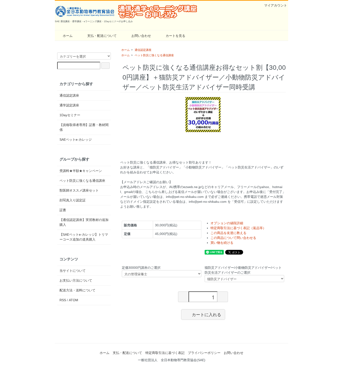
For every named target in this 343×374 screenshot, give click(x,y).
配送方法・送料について (77, 290)
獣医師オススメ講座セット (79, 190)
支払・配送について (102, 36)
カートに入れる (206, 314)
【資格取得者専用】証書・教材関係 (84, 127)
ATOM (73, 300)
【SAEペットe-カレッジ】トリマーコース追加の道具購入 (84, 237)
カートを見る (175, 36)
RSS (63, 300)
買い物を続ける (221, 243)
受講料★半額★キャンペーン (81, 171)
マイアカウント (275, 5)
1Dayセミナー (70, 115)
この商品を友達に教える (228, 233)
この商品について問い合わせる (233, 238)
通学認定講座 (69, 105)
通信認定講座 (143, 50)
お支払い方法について (76, 280)
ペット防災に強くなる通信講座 (154, 55)
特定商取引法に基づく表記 (165, 353)
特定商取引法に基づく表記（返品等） (238, 228)
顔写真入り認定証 (73, 200)
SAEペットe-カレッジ (76, 139)
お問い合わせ (141, 36)
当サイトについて (73, 271)
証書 (63, 210)
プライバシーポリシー (204, 353)
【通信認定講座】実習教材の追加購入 (84, 222)
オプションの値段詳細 (226, 223)
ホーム (68, 36)
